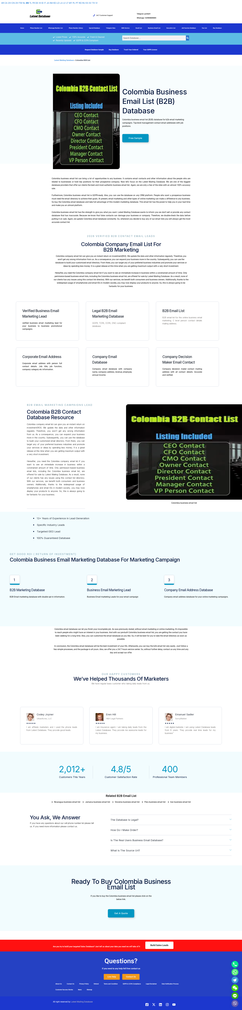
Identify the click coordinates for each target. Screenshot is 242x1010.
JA (48, 3)
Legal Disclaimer (151, 984)
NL (24, 3)
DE (36, 3)
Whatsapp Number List (55, 28)
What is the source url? (125, 850)
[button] (171, 820)
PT (77, 3)
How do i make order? (124, 830)
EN (27, 3)
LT (67, 3)
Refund (96, 984)
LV (64, 3)
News (80, 990)
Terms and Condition (111, 984)
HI (40, 3)
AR (2, 3)
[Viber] (235, 1003)
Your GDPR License (150, 50)
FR (33, 3)
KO (54, 3)
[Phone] (235, 964)
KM (51, 3)
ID (42, 3)
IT (45, 3)
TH (93, 3)
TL (30, 3)
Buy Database (217, 28)
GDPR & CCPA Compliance (132, 984)
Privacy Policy (84, 984)
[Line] (235, 995)
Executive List (171, 28)
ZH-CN (11, 3)
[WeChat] (235, 987)
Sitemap (89, 990)
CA (6, 3)
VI (96, 3)
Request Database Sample (94, 50)
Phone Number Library (76, 28)
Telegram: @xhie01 (144, 14)
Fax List (204, 28)
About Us (58, 984)
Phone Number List (36, 28)
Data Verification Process (170, 984)
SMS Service (125, 28)
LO (58, 3)
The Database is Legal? (125, 819)
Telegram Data (110, 28)
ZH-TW (18, 3)
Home (22, 28)
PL (74, 3)
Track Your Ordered (131, 50)
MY (70, 3)
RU (83, 3)
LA (61, 3)
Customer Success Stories (64, 990)
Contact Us (70, 984)
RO (80, 3)
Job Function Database (189, 28)
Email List (139, 28)
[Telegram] (235, 980)
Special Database (94, 28)
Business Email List (154, 28)
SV (90, 3)
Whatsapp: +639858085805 (146, 18)
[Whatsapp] (235, 972)
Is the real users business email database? (137, 840)
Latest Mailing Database (64, 60)
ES (87, 3)
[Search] (187, 38)
